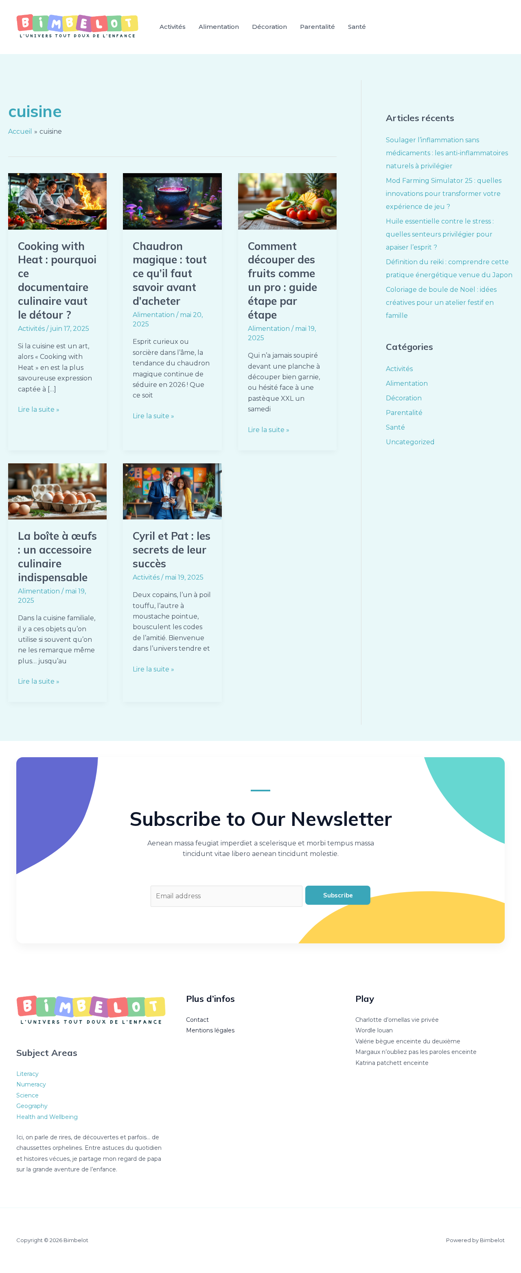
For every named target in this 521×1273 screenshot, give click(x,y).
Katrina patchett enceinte (392, 1063)
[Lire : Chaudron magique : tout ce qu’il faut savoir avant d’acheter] (172, 201)
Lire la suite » (38, 408)
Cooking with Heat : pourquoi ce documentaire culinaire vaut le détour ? (57, 280)
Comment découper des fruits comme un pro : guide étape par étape (282, 280)
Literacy (27, 1073)
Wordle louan (374, 1030)
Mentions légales (210, 1030)
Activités (173, 26)
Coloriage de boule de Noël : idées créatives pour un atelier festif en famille (441, 302)
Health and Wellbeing (47, 1117)
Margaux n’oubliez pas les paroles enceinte (416, 1052)
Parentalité (317, 26)
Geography (32, 1106)
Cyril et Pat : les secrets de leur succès (171, 549)
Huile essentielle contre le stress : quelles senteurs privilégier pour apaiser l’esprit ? (440, 234)
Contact (197, 1019)
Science (27, 1095)
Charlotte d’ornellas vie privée (397, 1019)
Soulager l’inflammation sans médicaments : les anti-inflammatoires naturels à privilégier (447, 153)
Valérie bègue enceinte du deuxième (407, 1041)
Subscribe (338, 895)
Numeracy (31, 1084)
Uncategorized (410, 442)
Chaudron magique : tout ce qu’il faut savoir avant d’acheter (170, 273)
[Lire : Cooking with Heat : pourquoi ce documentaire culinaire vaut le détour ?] (57, 201)
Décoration (269, 26)
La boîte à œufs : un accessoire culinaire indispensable (57, 556)
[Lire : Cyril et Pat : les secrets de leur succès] (172, 491)
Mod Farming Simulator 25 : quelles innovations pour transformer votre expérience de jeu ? (443, 194)
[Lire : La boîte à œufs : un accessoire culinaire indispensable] (57, 491)
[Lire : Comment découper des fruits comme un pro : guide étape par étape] (287, 201)
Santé (357, 26)
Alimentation (219, 26)
